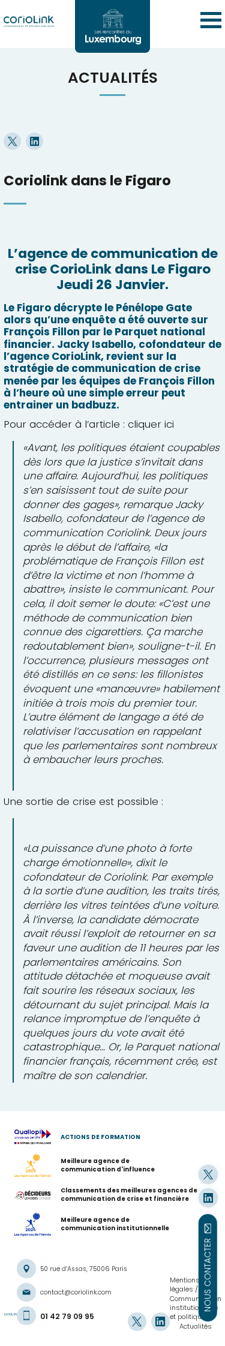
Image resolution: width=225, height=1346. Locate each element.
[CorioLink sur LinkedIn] (208, 1197)
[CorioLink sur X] (208, 1174)
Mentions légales (185, 1284)
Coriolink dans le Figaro (87, 180)
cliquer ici (151, 424)
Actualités (195, 1326)
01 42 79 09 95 (67, 1316)
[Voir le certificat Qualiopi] (37, 1137)
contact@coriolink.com (76, 1292)
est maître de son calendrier (120, 1068)
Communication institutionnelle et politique (195, 1308)
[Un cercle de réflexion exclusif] (112, 26)
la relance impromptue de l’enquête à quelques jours (115, 1019)
